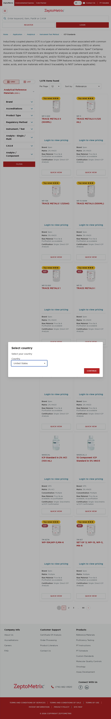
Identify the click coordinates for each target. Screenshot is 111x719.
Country (16, 358)
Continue (92, 371)
